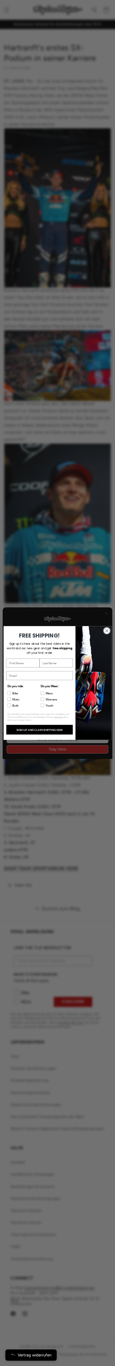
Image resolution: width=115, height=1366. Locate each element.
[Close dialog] (107, 631)
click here (58, 717)
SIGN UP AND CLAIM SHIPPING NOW (39, 729)
